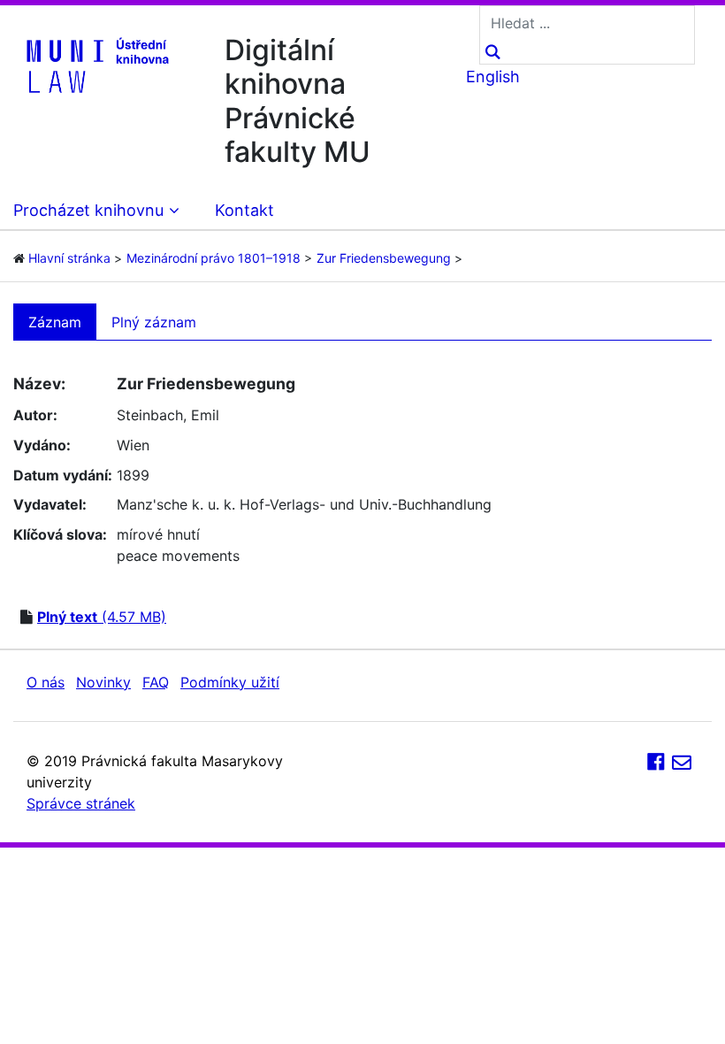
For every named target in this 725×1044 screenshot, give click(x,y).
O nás (46, 682)
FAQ (155, 682)
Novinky (103, 682)
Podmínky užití (229, 682)
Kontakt (244, 210)
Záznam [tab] (54, 322)
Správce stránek (81, 803)
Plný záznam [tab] (153, 322)
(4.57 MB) (101, 617)
